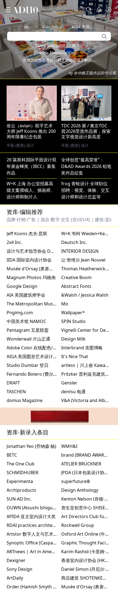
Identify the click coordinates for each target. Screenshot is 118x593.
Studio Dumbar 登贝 (27, 489)
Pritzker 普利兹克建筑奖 (85, 497)
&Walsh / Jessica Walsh (84, 418)
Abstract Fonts (76, 410)
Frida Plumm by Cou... (59, 52)
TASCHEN (16, 515)
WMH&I (69, 570)
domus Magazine (25, 524)
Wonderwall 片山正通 (28, 462)
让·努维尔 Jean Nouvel (83, 383)
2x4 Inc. (14, 366)
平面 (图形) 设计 (75, 268)
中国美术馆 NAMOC (26, 445)
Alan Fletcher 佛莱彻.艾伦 (64, 26)
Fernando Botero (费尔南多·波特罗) (42, 497)
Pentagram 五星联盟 (28, 454)
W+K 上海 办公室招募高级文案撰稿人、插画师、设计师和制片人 (31, 313)
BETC (12, 578)
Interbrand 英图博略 (82, 471)
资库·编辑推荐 (25, 335)
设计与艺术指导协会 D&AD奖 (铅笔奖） (45, 375)
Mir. (65, 427)
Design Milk (73, 462)
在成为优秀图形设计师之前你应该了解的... (59, 60)
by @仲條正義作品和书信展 (92, 72)
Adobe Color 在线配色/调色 (34, 471)
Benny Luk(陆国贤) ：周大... (59, 45)
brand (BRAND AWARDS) (86, 578)
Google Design (22, 410)
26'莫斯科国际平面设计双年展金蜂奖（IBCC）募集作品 (32, 289)
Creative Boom (76, 401)
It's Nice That (74, 480)
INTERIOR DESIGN (80, 375)
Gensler (69, 506)
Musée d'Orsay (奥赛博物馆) (35, 392)
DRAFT (13, 506)
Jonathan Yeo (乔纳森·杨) (31, 570)
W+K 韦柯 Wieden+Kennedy (89, 357)
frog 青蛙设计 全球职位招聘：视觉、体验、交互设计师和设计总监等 (85, 313)
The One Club (21, 587)
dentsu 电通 (34, 26)
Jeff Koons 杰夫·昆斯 (27, 357)
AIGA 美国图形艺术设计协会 (34, 480)
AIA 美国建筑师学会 (26, 418)
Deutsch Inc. (74, 366)
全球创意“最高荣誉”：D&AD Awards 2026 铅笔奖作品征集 (86, 289)
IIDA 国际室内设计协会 (29, 383)
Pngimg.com (20, 436)
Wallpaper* (73, 436)
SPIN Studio (73, 445)
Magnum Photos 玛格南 (31, 401)
